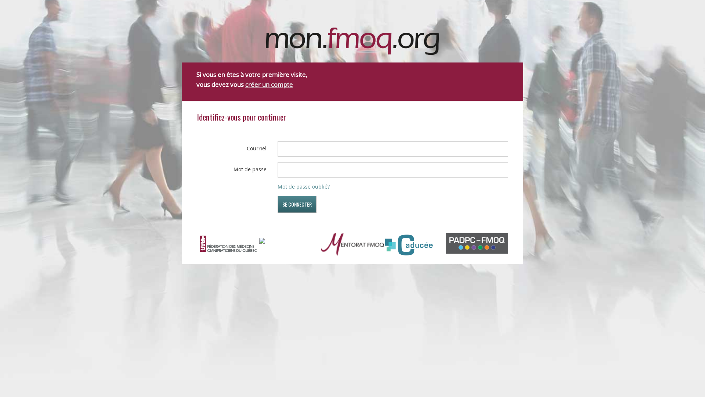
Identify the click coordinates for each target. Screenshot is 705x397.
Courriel (257, 148)
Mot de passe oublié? (304, 186)
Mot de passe (250, 169)
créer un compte (269, 84)
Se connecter (297, 204)
